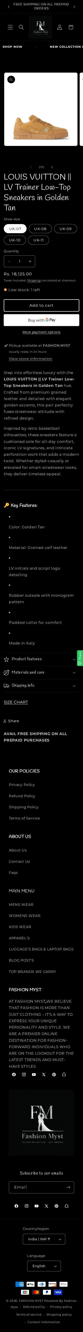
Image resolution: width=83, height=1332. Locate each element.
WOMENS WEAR (25, 915)
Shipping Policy (24, 807)
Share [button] (13, 721)
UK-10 (15, 240)
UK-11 (38, 240)
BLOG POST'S (21, 960)
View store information (30, 358)
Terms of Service (24, 818)
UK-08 (40, 229)
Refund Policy (22, 796)
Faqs (13, 872)
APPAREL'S (19, 938)
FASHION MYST (31, 1300)
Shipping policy (59, 1314)
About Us (18, 850)
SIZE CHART (16, 702)
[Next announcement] (74, 7)
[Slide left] (31, 167)
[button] (10, 27)
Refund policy (34, 1306)
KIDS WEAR (20, 926)
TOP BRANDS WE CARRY (32, 971)
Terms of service (29, 1314)
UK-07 (15, 229)
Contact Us (19, 861)
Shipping (34, 280)
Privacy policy (61, 1306)
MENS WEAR (21, 904)
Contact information (44, 1322)
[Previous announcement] (9, 7)
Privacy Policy (22, 784)
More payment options (42, 332)
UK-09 (66, 229)
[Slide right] (52, 167)
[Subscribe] (68, 1187)
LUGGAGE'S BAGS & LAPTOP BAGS (41, 949)
